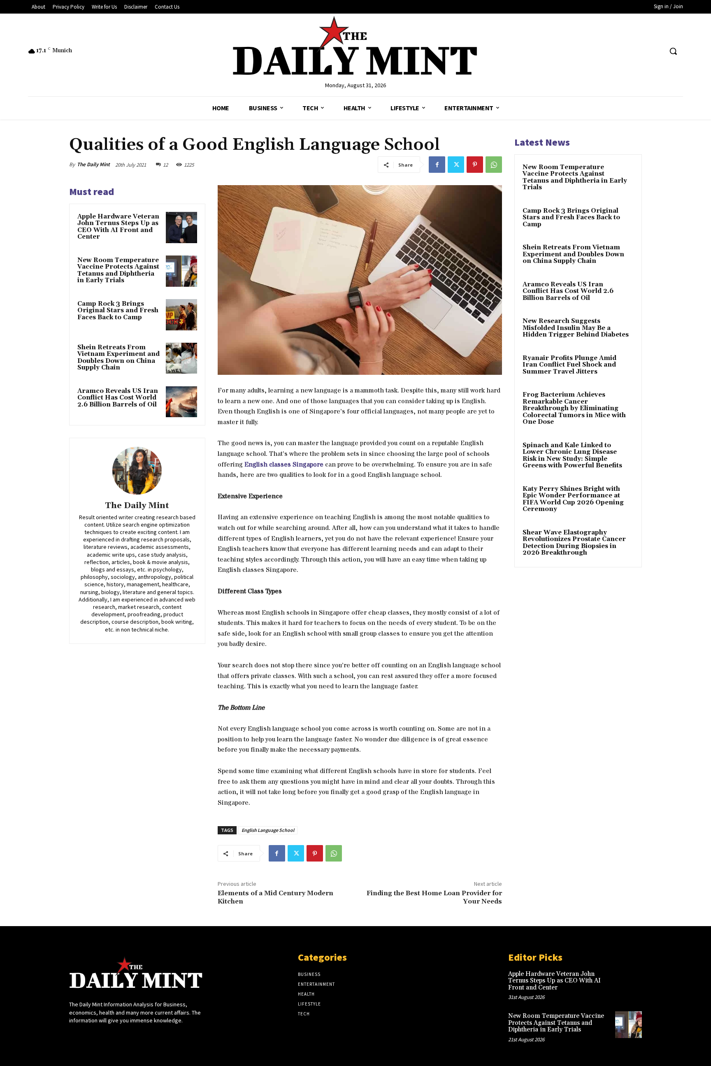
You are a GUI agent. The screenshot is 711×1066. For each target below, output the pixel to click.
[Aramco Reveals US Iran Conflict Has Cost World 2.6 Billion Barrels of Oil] (181, 402)
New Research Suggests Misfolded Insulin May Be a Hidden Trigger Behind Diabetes (576, 328)
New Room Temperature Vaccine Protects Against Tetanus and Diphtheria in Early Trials (118, 270)
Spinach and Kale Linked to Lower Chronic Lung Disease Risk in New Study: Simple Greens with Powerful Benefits (572, 455)
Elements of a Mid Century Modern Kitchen (275, 897)
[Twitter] (456, 164)
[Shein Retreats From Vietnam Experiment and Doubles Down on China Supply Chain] (181, 358)
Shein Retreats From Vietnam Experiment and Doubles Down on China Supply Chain (118, 358)
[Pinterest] (475, 164)
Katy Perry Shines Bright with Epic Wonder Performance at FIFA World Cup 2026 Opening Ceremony (573, 499)
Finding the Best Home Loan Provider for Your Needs (434, 897)
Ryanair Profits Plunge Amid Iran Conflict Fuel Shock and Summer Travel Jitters (569, 365)
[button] (673, 51)
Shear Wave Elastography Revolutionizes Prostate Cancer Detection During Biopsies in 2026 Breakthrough (574, 543)
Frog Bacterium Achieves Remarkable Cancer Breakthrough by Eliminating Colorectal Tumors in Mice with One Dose (574, 408)
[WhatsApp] (494, 164)
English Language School (268, 830)
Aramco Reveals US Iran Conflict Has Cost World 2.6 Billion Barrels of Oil (117, 398)
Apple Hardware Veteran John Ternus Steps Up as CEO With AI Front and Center (118, 227)
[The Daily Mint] (137, 471)
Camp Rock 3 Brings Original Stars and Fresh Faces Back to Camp (117, 310)
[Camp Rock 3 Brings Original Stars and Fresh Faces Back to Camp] (181, 314)
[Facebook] (437, 164)
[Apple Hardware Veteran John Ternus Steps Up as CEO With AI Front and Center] (181, 227)
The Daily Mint (93, 164)
